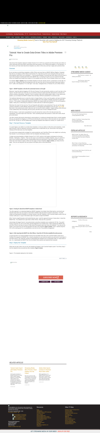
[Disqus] (37, 305)
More (91, 85)
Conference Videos (41, 413)
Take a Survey (62, 37)
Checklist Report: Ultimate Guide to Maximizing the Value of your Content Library (82, 227)
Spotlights (39, 423)
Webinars (45, 37)
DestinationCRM (68, 410)
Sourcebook (41, 22)
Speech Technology (69, 420)
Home (12, 37)
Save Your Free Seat (49, 42)
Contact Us (39, 426)
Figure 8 (60, 106)
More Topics (63, 34)
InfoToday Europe (68, 415)
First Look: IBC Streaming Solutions (79, 114)
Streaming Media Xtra (41, 415)
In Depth (27, 37)
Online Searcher (68, 417)
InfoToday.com (68, 414)
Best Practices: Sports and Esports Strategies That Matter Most (80, 81)
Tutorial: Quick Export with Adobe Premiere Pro (16, 369)
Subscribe (17, 37)
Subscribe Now (49, 277)
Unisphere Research (69, 423)
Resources (54, 37)
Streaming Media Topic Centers (43, 416)
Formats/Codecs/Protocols (35, 34)
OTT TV (26, 34)
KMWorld (67, 416)
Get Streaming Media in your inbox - (50, 431)
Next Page (62, 258)
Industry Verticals (55, 34)
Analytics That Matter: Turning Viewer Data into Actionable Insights (81, 120)
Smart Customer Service (70, 419)
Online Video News (40, 422)
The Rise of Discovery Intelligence (79, 220)
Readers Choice (40, 420)
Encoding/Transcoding (19, 34)
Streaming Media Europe (70, 421)
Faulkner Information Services (71, 413)
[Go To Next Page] (65, 52)
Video (49, 37)
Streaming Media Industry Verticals (44, 417)
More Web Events (88, 125)
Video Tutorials (40, 414)
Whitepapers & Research (36, 37)
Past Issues (57, 281)
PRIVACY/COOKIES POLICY (13, 426)
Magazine (39, 410)
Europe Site (23, 22)
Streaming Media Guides (42, 419)
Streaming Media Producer (70, 422)
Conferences (68, 37)
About (74, 37)
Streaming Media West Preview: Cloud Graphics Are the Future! (31, 370)
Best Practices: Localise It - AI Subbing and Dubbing (81, 76)
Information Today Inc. (13, 412)
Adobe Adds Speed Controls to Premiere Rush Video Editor (45, 369)
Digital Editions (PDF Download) (44, 412)
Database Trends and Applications (72, 409)
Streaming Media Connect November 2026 (9, 22)
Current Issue (44, 281)
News (22, 37)
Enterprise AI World (69, 412)
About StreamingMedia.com (42, 424)
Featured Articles (17, 48)
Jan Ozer (17, 47)
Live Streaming (9, 34)
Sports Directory (32, 22)
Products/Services (46, 34)
